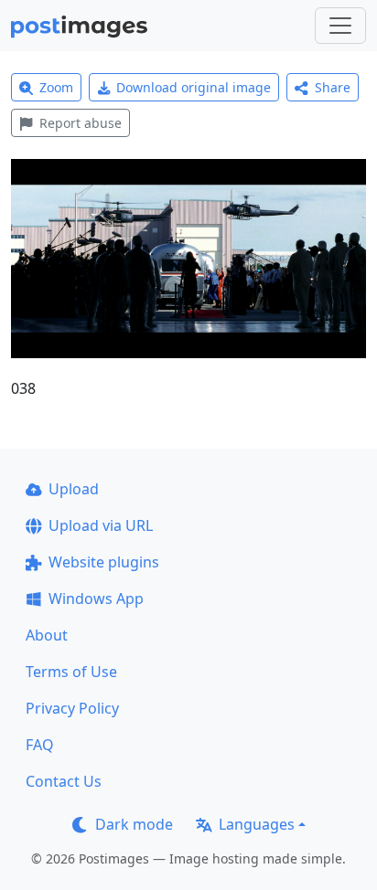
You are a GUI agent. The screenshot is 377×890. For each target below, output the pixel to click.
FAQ (40, 745)
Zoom (56, 87)
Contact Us (64, 781)
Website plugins (103, 562)
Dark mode (134, 824)
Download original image (193, 87)
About (47, 635)
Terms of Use (71, 672)
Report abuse (80, 123)
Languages (257, 824)
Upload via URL (100, 525)
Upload (73, 489)
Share (332, 87)
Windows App (96, 598)
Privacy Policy (72, 708)
